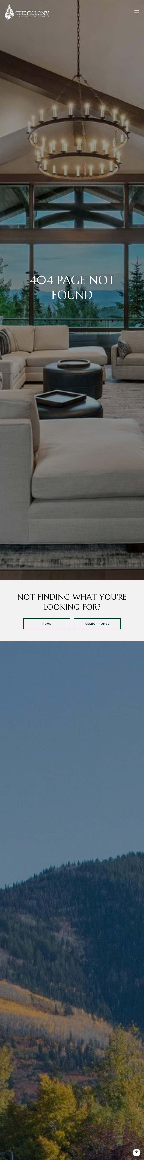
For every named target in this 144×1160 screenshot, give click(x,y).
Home (46, 623)
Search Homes (97, 623)
